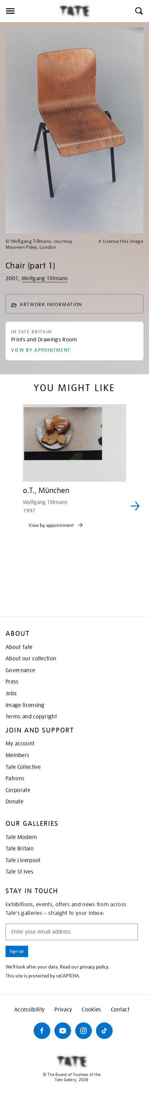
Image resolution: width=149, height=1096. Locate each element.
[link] (49, 244)
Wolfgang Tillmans (44, 278)
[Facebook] (42, 1030)
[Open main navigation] (29, 11)
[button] (138, 11)
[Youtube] (62, 1030)
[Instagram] (83, 1030)
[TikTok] (104, 1030)
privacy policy (94, 967)
